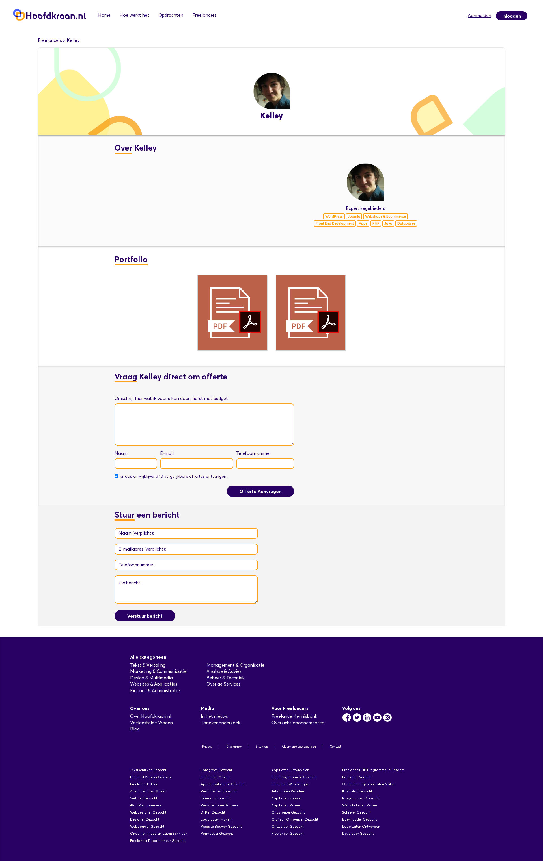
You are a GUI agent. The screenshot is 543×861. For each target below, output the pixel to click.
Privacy (207, 747)
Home (104, 15)
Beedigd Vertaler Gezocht (151, 777)
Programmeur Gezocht (361, 798)
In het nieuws (214, 716)
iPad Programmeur (145, 805)
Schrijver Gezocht (356, 812)
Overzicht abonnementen (298, 722)
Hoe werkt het (134, 15)
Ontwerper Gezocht (287, 826)
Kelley (73, 40)
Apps (363, 223)
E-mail (167, 453)
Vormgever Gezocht (217, 833)
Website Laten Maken (359, 805)
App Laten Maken (286, 805)
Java (388, 223)
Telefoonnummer (253, 453)
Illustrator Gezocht (357, 791)
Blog (135, 729)
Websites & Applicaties (153, 684)
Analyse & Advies (224, 671)
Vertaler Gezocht (143, 798)
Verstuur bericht (145, 616)
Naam (121, 453)
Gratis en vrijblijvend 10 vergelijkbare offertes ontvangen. (173, 476)
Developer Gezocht (358, 833)
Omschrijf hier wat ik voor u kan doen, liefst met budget (171, 398)
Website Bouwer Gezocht (221, 826)
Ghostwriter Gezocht (288, 812)
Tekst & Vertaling (147, 665)
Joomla (354, 216)
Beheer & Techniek (225, 677)
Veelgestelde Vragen (151, 722)
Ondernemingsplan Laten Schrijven (158, 833)
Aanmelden (479, 15)
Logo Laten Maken (216, 819)
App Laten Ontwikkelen (290, 770)
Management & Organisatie (235, 665)
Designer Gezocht (144, 819)
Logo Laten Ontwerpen (361, 826)
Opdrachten (170, 15)
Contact (335, 747)
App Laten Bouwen (287, 798)
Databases (406, 223)
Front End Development (335, 223)
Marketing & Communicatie (158, 671)
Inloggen (511, 16)
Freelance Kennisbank (294, 716)
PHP (376, 223)
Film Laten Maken (215, 777)
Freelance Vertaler (357, 777)
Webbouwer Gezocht (147, 826)
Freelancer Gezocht (287, 833)
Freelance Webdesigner (291, 784)
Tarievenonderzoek (220, 722)
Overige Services (223, 684)
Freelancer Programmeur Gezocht (158, 840)
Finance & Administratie (155, 690)
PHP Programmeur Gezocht (294, 777)
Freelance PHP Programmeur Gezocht (373, 770)
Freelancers (204, 15)
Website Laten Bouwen (219, 805)
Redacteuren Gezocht (218, 791)
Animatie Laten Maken (148, 791)
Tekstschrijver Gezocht (148, 770)
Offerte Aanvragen (260, 491)
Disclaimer (234, 747)
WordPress (334, 216)
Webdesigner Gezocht (148, 812)
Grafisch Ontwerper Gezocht (295, 819)
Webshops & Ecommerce (385, 216)
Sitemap (262, 747)
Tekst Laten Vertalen (288, 791)
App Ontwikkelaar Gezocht (223, 784)
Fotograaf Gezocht (216, 770)
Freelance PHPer (143, 784)
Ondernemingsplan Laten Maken (369, 784)
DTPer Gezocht (213, 812)
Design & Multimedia (151, 677)
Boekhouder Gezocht (359, 819)
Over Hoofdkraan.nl (150, 716)
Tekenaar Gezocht (215, 798)
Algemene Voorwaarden (299, 747)
